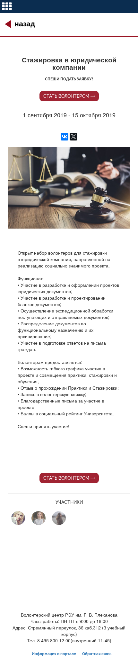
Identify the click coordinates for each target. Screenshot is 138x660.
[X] (73, 136)
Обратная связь (96, 654)
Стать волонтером (67, 96)
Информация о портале (54, 654)
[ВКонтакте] (64, 136)
